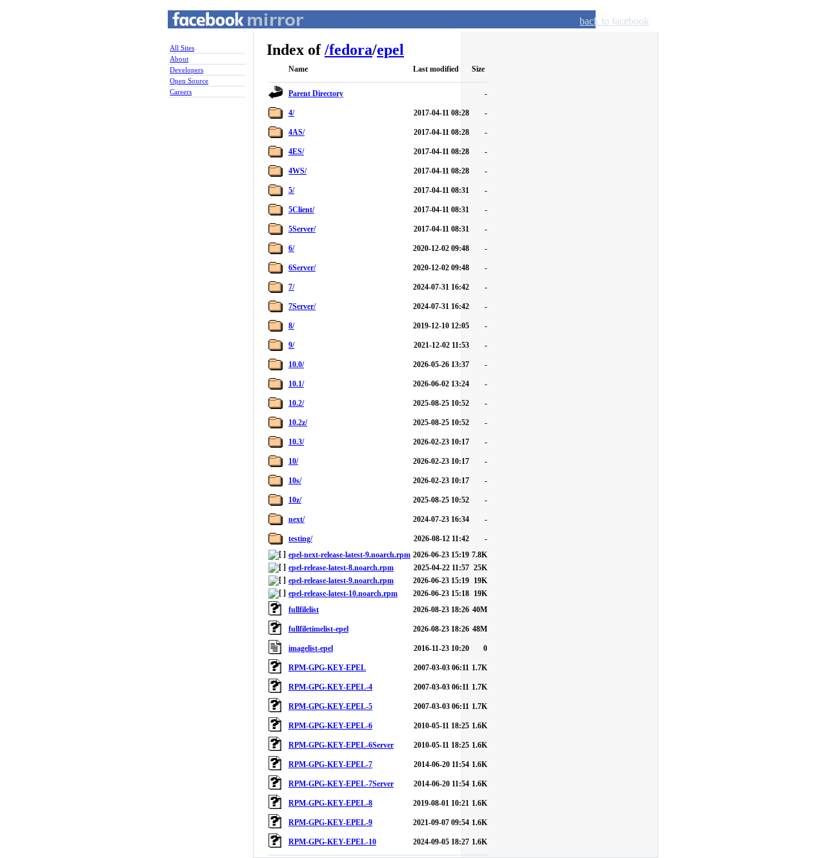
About (179, 59)
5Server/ (302, 229)
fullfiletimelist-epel (318, 629)
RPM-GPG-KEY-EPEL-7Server (341, 783)
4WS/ (297, 170)
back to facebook (614, 20)
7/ (291, 287)
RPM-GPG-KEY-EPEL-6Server (341, 745)
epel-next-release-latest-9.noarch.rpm (349, 554)
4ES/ (296, 151)
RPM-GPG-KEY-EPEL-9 (330, 822)
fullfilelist (303, 609)
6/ (291, 248)
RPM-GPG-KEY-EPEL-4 (330, 687)
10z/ (294, 499)
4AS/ (296, 132)
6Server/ (302, 267)
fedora (350, 49)
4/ (291, 112)
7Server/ (302, 306)
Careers (181, 91)
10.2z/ (297, 422)
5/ (291, 190)
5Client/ (301, 209)
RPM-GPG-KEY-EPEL (327, 667)
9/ (291, 345)
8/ (291, 325)
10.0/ (296, 364)
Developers (186, 70)
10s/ (294, 480)
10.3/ (296, 441)
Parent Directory (315, 93)
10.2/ (296, 403)
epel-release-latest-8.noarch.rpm (341, 567)
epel (390, 49)
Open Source (189, 81)
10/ (293, 461)
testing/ (300, 538)
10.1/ (296, 383)
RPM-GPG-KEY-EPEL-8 (330, 803)
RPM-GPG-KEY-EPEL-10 (332, 841)
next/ (296, 519)
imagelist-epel (310, 648)
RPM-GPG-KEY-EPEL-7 (330, 764)
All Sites (182, 48)
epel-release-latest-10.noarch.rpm (343, 593)
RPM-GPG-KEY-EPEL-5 (330, 706)
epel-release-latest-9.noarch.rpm (341, 580)
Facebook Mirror (226, 34)
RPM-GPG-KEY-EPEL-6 (330, 725)
